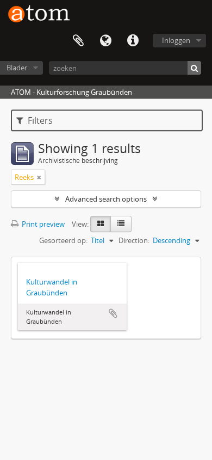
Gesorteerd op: (63, 240)
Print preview (42, 224)
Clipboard (78, 41)
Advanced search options (106, 199)
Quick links (132, 41)
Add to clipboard (113, 313)
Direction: (134, 240)
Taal (105, 41)
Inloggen (176, 40)
